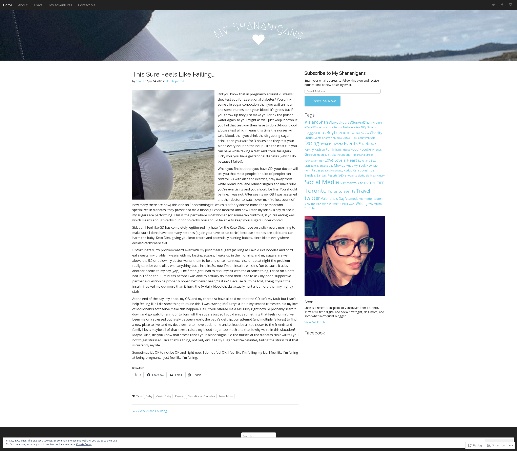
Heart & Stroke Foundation (334, 155)
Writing (362, 203)
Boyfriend (336, 132)
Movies (339, 165)
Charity (376, 132)
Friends (377, 149)
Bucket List (353, 133)
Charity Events (313, 138)
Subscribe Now (322, 101)
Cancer (365, 133)
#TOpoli (377, 122)
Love (329, 160)
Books (322, 133)
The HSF (369, 183)
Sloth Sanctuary (375, 175)
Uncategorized (175, 81)
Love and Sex (367, 160)
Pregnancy (336, 170)
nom (308, 170)
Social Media (322, 182)
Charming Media (332, 138)
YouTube (310, 208)
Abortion (328, 127)
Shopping (351, 175)
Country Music (366, 138)
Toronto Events (341, 191)
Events (351, 143)
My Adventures (60, 5)
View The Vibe (313, 204)
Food (355, 149)
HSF (321, 160)
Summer (346, 183)
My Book (360, 165)
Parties (315, 170)
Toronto (316, 190)
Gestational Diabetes (201, 396)
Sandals (310, 175)
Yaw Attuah (375, 204)
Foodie (365, 149)
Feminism (333, 149)
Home (7, 5)
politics (325, 170)
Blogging (311, 133)
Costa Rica (350, 138)
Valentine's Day (333, 198)
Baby (149, 396)
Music (349, 165)
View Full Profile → (317, 322)
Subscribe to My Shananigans (335, 73)
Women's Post (338, 204)
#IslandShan (316, 122)
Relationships (363, 170)
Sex (341, 175)
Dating (312, 143)
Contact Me (87, 5)
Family (179, 396)
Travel (38, 5)
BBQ (363, 127)
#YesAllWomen (314, 127)
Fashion (320, 149)
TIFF (380, 182)
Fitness (346, 149)
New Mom (226, 396)
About (22, 5)
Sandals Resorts (327, 175)
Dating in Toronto (331, 144)
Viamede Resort (370, 199)
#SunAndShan (361, 122)
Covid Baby (163, 396)
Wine (325, 204)
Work (352, 204)
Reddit (348, 170)
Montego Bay (325, 165)
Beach (371, 127)
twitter (312, 198)
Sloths (361, 175)
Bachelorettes (351, 127)
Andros (338, 127)
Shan (139, 81)
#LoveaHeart (339, 122)
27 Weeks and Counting (149, 411)
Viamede (351, 198)
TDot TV (358, 183)
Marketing (310, 165)
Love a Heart (345, 160)
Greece (310, 154)
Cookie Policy (83, 444)
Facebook (367, 143)
